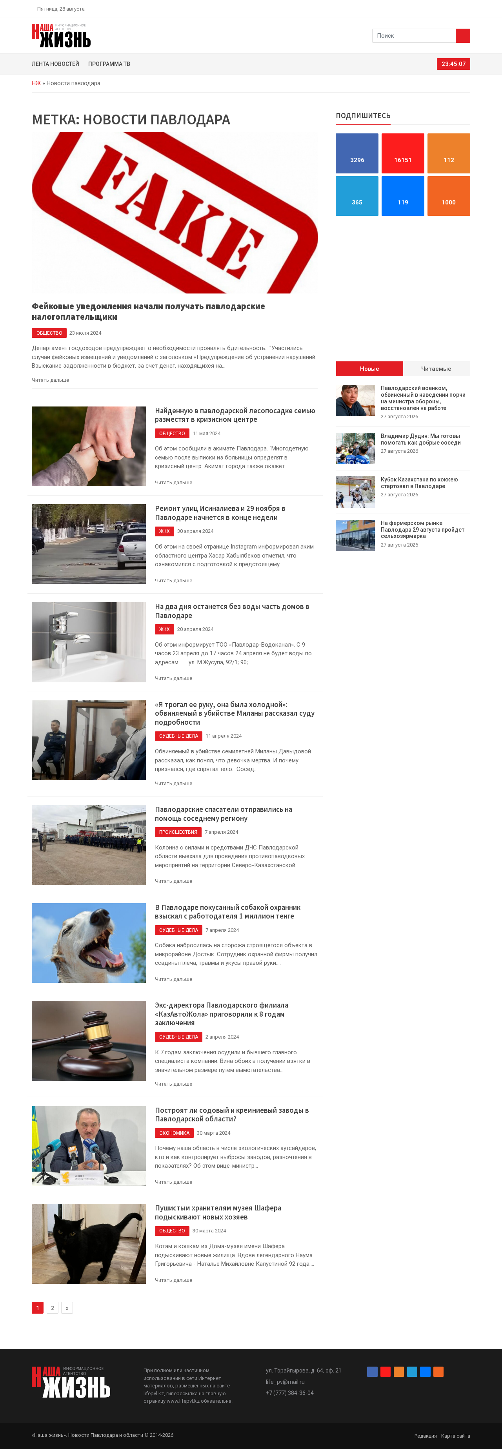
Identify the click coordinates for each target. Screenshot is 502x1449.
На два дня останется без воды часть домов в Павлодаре (232, 611)
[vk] (458, 8)
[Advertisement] (403, 288)
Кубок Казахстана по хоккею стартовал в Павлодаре (419, 482)
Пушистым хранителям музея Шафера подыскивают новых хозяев (218, 1212)
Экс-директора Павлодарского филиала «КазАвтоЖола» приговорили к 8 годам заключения (221, 1014)
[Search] (463, 36)
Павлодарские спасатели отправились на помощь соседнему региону (223, 814)
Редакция (426, 1436)
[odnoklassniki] (440, 8)
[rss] (467, 8)
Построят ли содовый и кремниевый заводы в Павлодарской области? (232, 1115)
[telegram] (449, 8)
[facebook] (421, 8)
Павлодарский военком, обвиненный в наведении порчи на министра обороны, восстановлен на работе (423, 398)
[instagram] (430, 8)
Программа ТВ (109, 64)
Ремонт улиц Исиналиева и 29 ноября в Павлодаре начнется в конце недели (220, 513)
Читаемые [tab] (436, 368)
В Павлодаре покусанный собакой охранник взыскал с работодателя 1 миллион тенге (227, 912)
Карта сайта (455, 1436)
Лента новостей (55, 64)
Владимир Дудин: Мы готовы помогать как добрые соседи (421, 439)
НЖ (36, 83)
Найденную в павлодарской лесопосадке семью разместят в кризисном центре (235, 415)
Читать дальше (50, 380)
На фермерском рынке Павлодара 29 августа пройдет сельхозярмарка (422, 530)
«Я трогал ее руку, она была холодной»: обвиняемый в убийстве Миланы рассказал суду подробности (235, 713)
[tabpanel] (403, 468)
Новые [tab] (369, 368)
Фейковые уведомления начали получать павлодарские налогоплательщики (148, 311)
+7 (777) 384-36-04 (290, 1393)
